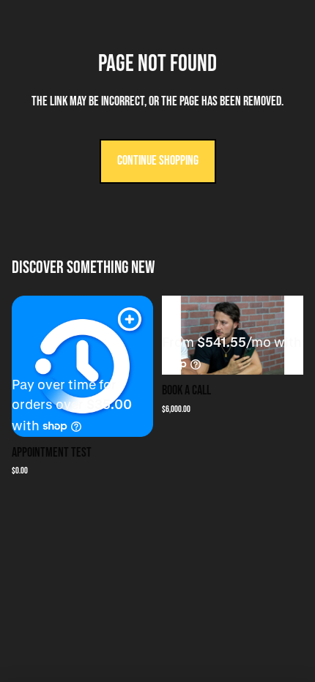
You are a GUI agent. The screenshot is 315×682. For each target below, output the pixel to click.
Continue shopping (158, 160)
